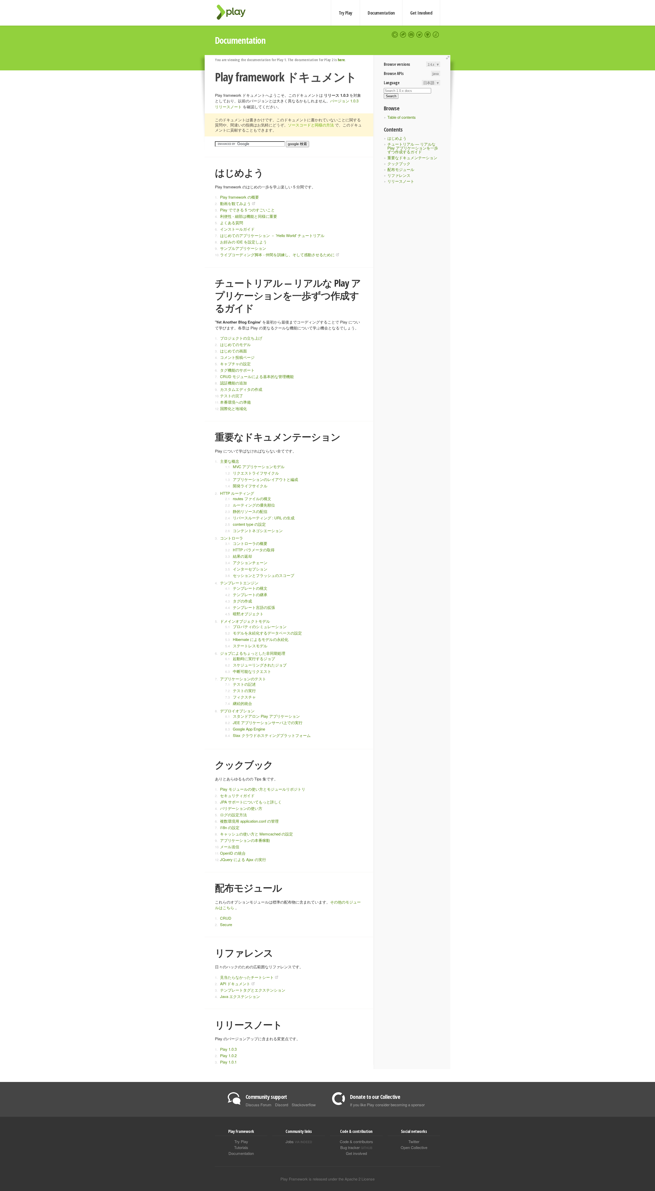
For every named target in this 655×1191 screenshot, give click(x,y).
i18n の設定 (229, 827)
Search (391, 96)
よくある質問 (231, 222)
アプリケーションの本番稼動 (245, 840)
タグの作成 (242, 601)
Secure (226, 924)
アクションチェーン (250, 562)
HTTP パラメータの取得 (254, 549)
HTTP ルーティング (237, 493)
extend (448, 58)
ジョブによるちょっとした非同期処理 (252, 653)
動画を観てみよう (235, 203)
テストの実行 (244, 690)
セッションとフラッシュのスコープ (263, 575)
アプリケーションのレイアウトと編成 (265, 479)
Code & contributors (356, 1141)
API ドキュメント (235, 983)
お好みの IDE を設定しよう (243, 241)
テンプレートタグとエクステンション (252, 990)
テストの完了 (231, 395)
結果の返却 (242, 556)
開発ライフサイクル (250, 485)
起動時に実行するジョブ (254, 658)
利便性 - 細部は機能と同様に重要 (248, 216)
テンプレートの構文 (250, 588)
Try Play (345, 13)
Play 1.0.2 (228, 1055)
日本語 (428, 82)
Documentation (381, 13)
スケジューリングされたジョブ (260, 665)
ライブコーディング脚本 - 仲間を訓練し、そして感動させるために (277, 254)
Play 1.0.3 (228, 1049)
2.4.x (431, 64)
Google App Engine (249, 729)
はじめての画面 (233, 350)
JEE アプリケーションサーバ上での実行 (267, 722)
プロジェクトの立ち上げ (241, 338)
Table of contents (401, 117)
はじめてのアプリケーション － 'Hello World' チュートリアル (272, 235)
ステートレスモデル (250, 645)
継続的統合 (242, 703)
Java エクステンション (240, 996)
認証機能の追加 (233, 382)
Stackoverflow (304, 1104)
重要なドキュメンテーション (412, 157)
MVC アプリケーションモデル (259, 466)
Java (435, 73)
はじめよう (397, 138)
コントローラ (231, 538)
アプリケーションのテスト (243, 678)
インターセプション (250, 569)
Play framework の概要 (239, 197)
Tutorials (241, 1147)
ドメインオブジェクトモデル (245, 621)
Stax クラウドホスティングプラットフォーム (272, 735)
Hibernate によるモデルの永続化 (260, 639)
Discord (281, 1104)
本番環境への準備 (235, 402)
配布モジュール (400, 169)
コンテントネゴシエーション (258, 530)
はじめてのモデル (235, 344)
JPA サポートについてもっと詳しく (251, 801)
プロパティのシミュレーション (260, 626)
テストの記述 (244, 684)
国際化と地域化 (233, 408)
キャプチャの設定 (235, 363)
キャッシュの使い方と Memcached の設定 (256, 833)
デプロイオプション (237, 710)
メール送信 (229, 846)
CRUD (225, 918)
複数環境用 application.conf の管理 (249, 821)
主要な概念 (229, 461)
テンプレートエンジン (239, 582)
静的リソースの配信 (250, 511)
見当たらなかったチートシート (247, 977)
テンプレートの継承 (250, 594)
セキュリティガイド (237, 795)
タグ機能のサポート (237, 370)
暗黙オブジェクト (248, 613)
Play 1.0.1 (228, 1062)
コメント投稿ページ (237, 357)
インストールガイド (237, 229)
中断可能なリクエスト (252, 671)
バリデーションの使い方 (241, 808)
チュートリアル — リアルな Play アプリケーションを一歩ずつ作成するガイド (412, 147)
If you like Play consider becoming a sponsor (387, 1104)
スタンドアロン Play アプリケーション (266, 716)
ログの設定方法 (233, 814)
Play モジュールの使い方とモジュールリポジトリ (262, 789)
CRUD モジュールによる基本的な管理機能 (257, 376)
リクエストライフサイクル (256, 473)
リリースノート (400, 181)
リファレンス (398, 175)
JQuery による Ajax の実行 (243, 859)
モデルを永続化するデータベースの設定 (267, 633)
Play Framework (234, 12)
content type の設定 (249, 524)
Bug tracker (356, 1147)
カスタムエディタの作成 (241, 389)
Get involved (356, 1153)
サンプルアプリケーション (243, 248)
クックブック (398, 163)
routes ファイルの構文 (252, 498)
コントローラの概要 (250, 543)
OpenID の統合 (233, 853)
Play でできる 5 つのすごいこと (247, 209)
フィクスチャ (244, 697)
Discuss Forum (258, 1104)
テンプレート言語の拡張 (254, 607)
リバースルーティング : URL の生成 (263, 517)
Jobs (299, 1141)
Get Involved (421, 13)
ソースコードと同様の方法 (311, 124)
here (341, 59)
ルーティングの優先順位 (254, 505)
